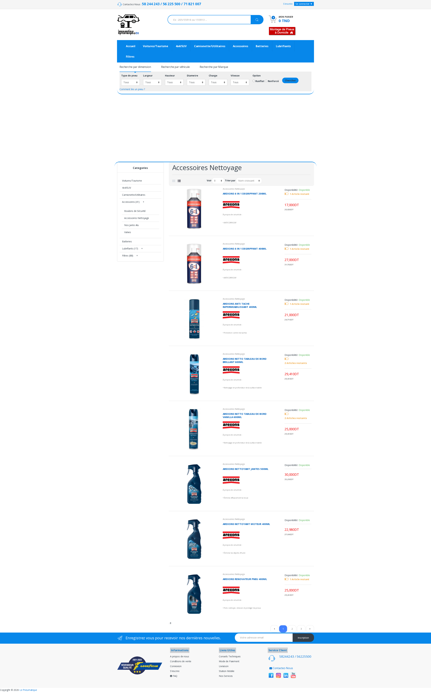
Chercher (290, 80)
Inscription (303, 637)
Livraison (223, 666)
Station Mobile (226, 671)
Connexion (175, 666)
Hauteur (170, 75)
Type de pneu (129, 75)
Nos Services (226, 676)
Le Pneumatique (28, 689)
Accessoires (240, 46)
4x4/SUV (181, 46)
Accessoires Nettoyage (234, 188)
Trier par (230, 180)
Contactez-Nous (282, 668)
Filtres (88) (127, 255)
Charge (213, 75)
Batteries (262, 46)
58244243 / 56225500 (295, 656)
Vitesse (235, 75)
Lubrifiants (283, 46)
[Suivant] (310, 629)
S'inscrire (288, 3)
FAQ (174, 676)
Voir (209, 180)
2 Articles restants (296, 363)
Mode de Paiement (229, 661)
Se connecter (303, 3)
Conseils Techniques (230, 656)
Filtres (130, 56)
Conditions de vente (180, 661)
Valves (127, 232)
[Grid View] (173, 181)
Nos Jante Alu (131, 225)
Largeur (148, 75)
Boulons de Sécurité (135, 211)
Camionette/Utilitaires (209, 46)
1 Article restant (299, 194)
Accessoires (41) (131, 201)
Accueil (130, 46)
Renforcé (273, 81)
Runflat (259, 81)
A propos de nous (179, 656)
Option (257, 75)
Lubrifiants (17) (130, 248)
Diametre (192, 75)
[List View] (179, 181)
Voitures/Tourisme (155, 46)
